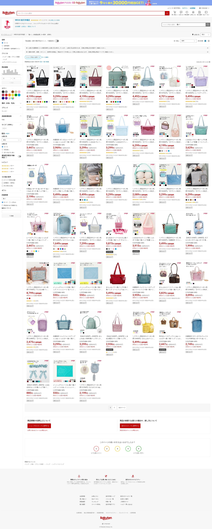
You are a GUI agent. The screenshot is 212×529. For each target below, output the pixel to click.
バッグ (48, 464)
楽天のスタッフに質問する (130, 426)
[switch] (19, 156)
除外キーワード (6, 208)
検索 (12, 82)
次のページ (122, 407)
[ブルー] (19, 95)
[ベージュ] (16, 91)
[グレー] (6, 91)
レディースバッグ (58, 464)
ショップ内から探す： (169, 24)
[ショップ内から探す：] (208, 24)
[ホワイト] (9, 91)
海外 (8, 133)
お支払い (24, 26)
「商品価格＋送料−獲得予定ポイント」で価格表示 (39, 41)
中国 (3, 119)
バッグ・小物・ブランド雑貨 (34, 464)
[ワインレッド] (3, 95)
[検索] (167, 13)
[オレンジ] (9, 95)
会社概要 (17, 26)
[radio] (2, 43)
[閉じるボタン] (207, 48)
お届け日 (4, 144)
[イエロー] (12, 95)
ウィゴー (4, 111)
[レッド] (6, 95)
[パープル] (6, 98)
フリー (4, 128)
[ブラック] (3, 91)
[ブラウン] (12, 91)
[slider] (2, 75)
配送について (32, 26)
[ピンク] (19, 91)
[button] (204, 8)
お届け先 (4, 136)
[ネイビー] (3, 98)
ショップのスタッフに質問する (39, 426)
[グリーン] (16, 95)
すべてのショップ (6, 34)
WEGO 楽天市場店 (22, 20)
